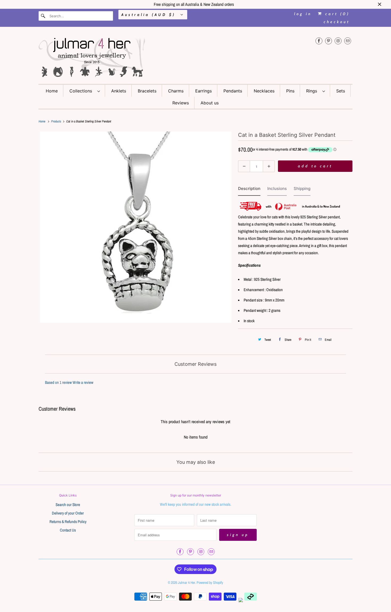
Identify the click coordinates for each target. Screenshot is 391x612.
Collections (82, 91)
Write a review (83, 382)
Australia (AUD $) (149, 14)
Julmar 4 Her (186, 582)
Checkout (337, 21)
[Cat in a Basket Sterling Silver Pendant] (135, 227)
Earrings (203, 91)
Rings (313, 91)
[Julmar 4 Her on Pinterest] (328, 41)
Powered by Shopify (210, 582)
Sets (340, 91)
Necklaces (264, 91)
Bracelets (147, 91)
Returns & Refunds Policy (67, 521)
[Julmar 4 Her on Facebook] (318, 41)
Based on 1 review (58, 382)
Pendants (232, 91)
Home (52, 91)
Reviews (180, 102)
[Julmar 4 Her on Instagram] (338, 41)
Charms (176, 91)
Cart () (336, 13)
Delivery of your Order (68, 513)
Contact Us (68, 530)
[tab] (249, 190)
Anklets (118, 91)
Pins (290, 91)
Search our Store (68, 504)
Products (56, 121)
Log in (303, 13)
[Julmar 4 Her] (195, 57)
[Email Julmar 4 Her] (347, 41)
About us (210, 102)
